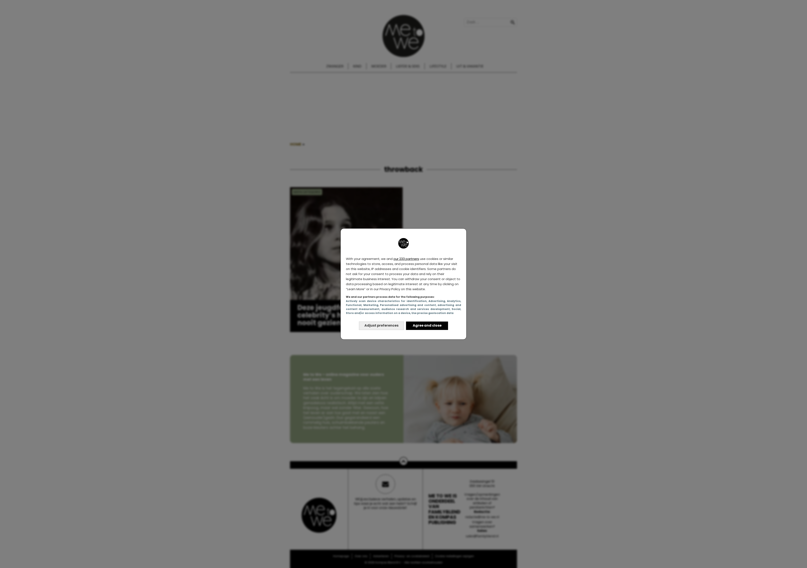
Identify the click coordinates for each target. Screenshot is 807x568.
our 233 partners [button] (406, 259)
